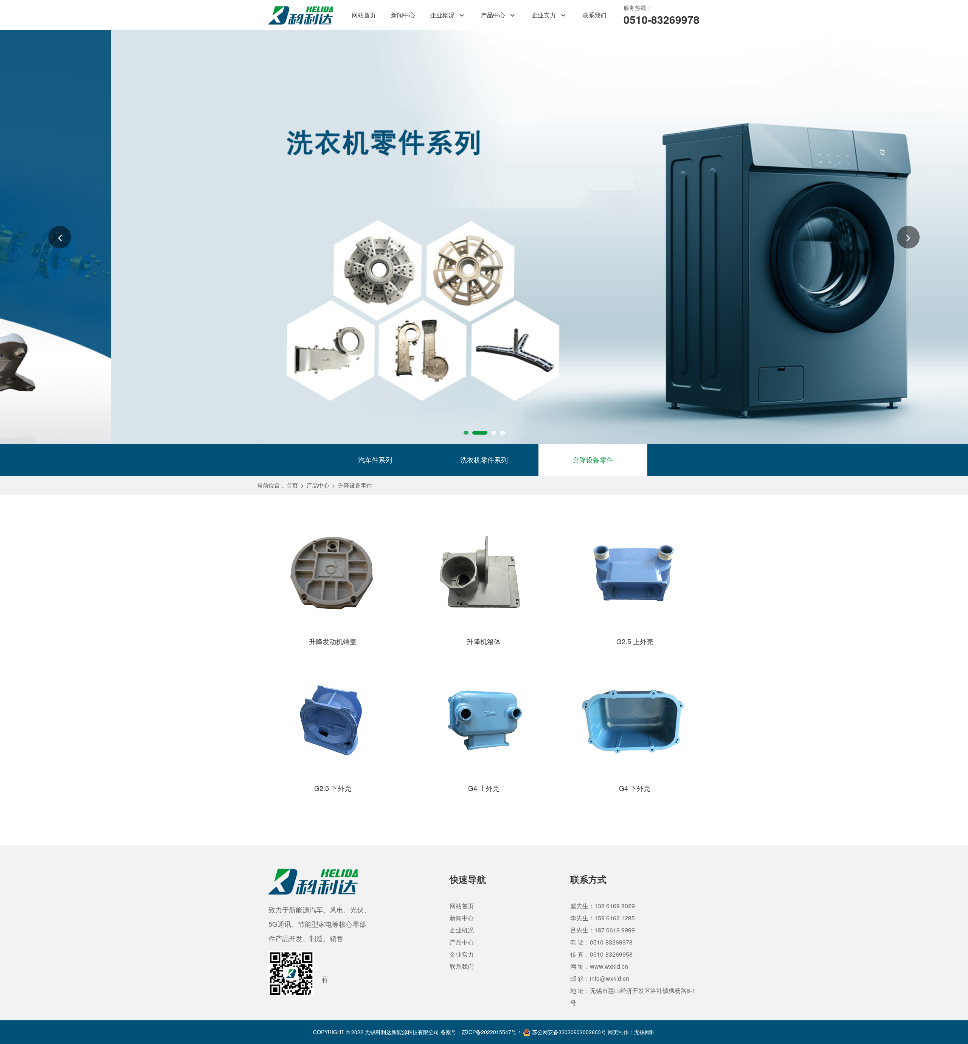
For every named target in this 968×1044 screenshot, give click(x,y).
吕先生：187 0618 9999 (602, 930)
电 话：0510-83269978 (601, 942)
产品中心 (493, 15)
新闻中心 (403, 15)
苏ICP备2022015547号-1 (491, 1032)
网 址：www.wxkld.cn (599, 966)
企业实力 (544, 15)
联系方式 (588, 879)
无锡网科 (644, 1032)
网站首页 (364, 15)
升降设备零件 (592, 460)
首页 (292, 485)
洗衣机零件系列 (484, 460)
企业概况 (442, 15)
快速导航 (468, 879)
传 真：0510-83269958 (601, 954)
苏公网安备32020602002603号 (568, 1032)
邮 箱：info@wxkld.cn (599, 978)
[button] (59, 237)
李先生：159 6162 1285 (602, 918)
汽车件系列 (375, 460)
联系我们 (594, 15)
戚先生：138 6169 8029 (602, 905)
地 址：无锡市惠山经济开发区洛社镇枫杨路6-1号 (632, 996)
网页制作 (618, 1032)
